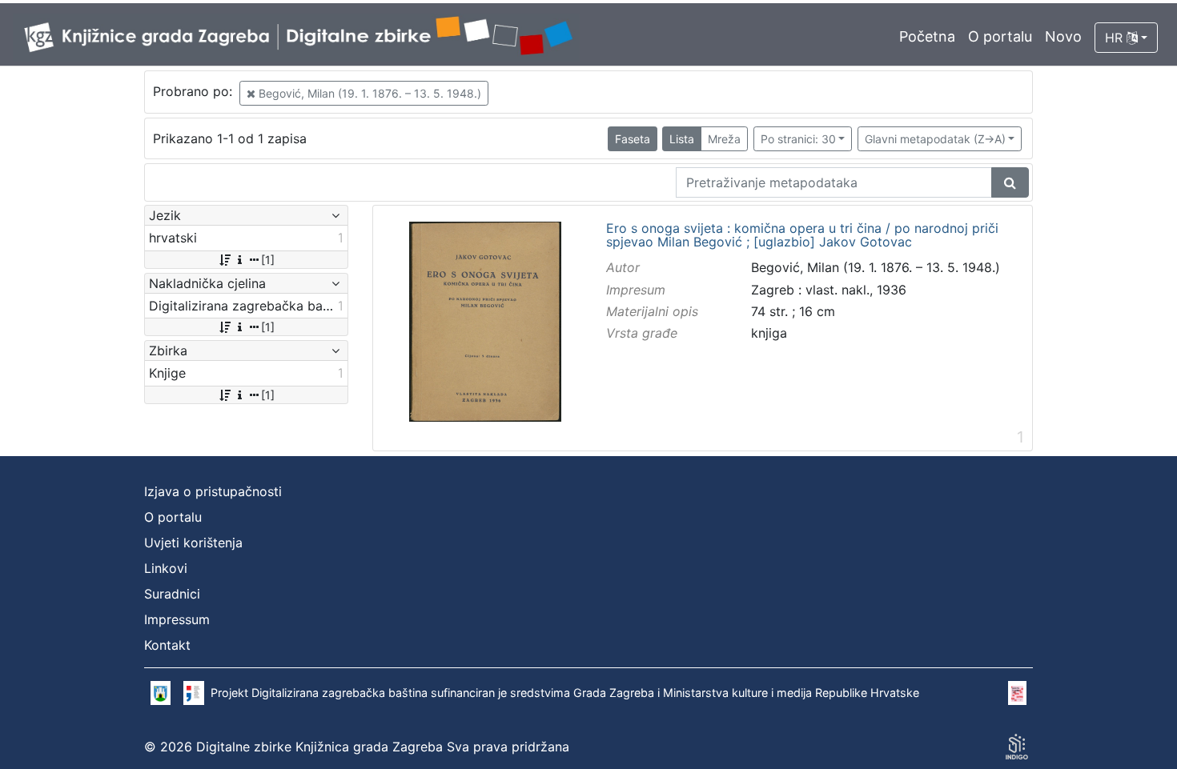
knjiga (769, 333)
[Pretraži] (1010, 182)
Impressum (177, 619)
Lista (681, 139)
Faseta (632, 139)
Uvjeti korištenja (193, 543)
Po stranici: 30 (798, 139)
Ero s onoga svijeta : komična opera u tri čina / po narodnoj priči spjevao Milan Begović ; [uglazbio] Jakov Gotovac (802, 236)
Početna (927, 36)
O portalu (1000, 36)
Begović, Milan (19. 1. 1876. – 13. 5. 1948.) (368, 93)
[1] (268, 259)
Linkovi (165, 568)
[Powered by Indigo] (1017, 747)
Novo (1063, 36)
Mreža (724, 139)
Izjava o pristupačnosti (213, 491)
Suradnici (172, 594)
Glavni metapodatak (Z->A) (935, 139)
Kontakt (167, 645)
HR (1116, 38)
